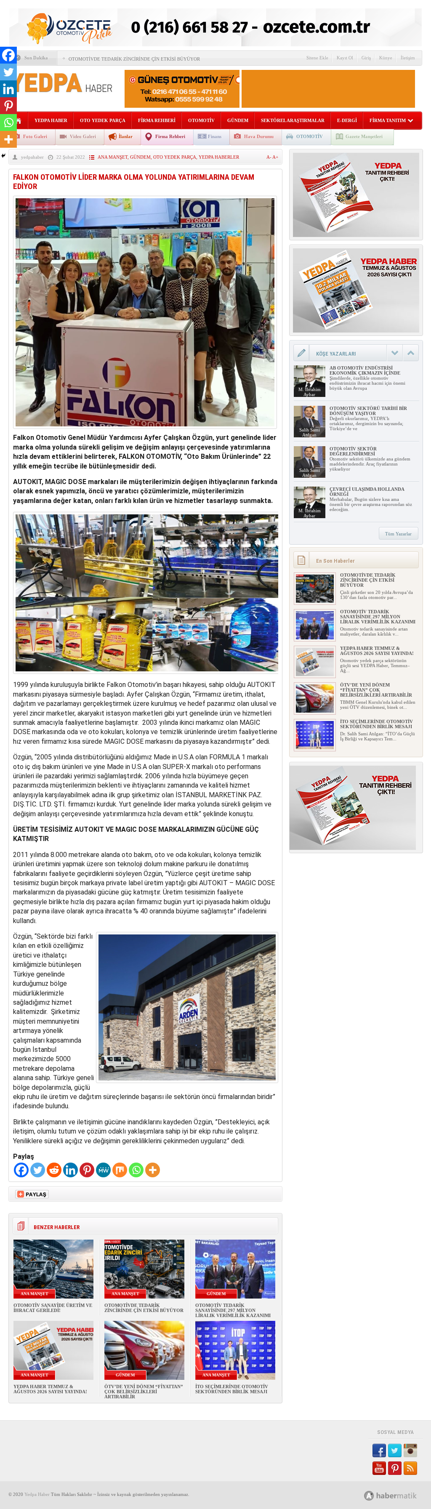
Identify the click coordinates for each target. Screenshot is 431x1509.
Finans (214, 136)
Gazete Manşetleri (364, 136)
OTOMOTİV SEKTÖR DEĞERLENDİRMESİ (353, 451)
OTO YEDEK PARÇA (102, 120)
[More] (152, 1170)
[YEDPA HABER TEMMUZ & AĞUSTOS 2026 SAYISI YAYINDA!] (315, 674)
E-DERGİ (347, 120)
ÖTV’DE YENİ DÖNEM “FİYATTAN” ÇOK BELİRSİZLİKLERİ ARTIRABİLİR (143, 1391)
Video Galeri (83, 136)
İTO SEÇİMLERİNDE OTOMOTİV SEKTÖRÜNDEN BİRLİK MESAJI (231, 1389)
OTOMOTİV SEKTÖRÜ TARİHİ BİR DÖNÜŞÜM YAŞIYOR (368, 411)
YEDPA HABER (51, 120)
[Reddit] (54, 1170)
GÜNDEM (237, 120)
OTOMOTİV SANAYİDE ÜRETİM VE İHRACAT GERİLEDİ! (52, 1308)
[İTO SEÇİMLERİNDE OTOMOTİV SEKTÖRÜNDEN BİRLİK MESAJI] (315, 748)
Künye (385, 57)
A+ (275, 157)
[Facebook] (21, 1170)
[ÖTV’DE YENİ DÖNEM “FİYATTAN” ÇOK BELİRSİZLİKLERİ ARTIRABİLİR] (315, 711)
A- (269, 157)
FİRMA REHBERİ (157, 120)
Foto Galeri (35, 136)
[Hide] (3, 155)
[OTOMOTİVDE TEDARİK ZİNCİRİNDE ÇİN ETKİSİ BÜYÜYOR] (315, 601)
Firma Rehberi (170, 136)
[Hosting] (369, 1496)
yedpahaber (32, 157)
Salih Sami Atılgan (309, 432)
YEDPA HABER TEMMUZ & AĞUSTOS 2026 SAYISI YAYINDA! (50, 1389)
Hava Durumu (259, 136)
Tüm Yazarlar (398, 533)
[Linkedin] (70, 1170)
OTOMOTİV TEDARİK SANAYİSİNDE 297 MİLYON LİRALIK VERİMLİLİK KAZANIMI (233, 1310)
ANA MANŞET (113, 157)
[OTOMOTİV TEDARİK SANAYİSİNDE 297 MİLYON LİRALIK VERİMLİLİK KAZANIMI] (315, 638)
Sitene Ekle (317, 57)
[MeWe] (103, 1170)
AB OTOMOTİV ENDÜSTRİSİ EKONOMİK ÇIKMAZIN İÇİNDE (365, 370)
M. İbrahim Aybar (309, 392)
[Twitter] (37, 1170)
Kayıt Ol (345, 57)
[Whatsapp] (136, 1170)
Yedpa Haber (37, 1494)
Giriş (366, 57)
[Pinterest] (87, 1170)
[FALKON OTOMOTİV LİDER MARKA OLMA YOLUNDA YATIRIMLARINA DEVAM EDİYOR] (145, 431)
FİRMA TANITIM (388, 120)
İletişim (408, 57)
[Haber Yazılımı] (399, 1495)
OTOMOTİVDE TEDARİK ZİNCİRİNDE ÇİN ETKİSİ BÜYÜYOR (134, 58)
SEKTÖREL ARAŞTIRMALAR (293, 120)
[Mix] (119, 1170)
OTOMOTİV (201, 120)
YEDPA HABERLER (219, 157)
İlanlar (126, 136)
